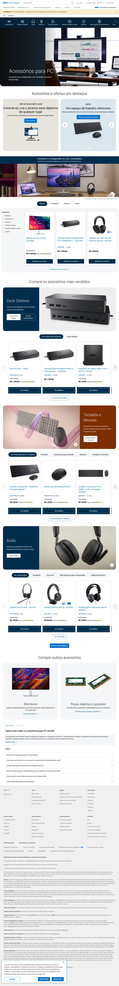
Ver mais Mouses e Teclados (59, 518)
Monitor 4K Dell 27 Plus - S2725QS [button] (36, 239)
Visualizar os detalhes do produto (88, 117)
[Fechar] (64, 962)
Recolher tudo (21, 725)
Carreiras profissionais (38, 823)
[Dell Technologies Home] (11, 2)
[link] (90, 2)
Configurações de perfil (38, 800)
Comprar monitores (29, 714)
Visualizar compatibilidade (28, 317)
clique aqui (65, 930)
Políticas (30, 851)
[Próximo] (115, 367)
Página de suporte (65, 793)
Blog (88, 820)
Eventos (89, 823)
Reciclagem (35, 830)
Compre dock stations (13, 317)
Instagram (90, 807)
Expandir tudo (10, 725)
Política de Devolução (66, 803)
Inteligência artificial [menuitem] (9, 7)
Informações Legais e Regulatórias (14, 851)
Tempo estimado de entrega (67, 800)
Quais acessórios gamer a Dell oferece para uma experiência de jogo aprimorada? (33, 771)
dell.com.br (20, 879)
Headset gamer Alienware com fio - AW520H (93, 608)
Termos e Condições (29, 847)
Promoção (7, 833)
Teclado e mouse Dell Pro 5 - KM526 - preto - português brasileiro (90, 489)
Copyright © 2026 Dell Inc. (11, 847)
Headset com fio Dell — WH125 (22, 607)
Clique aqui (12, 922)
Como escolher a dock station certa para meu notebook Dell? (26, 776)
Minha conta (35, 793)
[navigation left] (10, 336)
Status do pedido (36, 797)
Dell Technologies (9, 843)
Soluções (6, 826)
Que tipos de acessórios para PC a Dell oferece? (22, 755)
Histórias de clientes (37, 836)
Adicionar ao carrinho (39, 261)
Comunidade (91, 793)
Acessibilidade (42, 851)
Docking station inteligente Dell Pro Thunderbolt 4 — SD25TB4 (58, 370)
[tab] (42, 203)
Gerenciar (12, 979)
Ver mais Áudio (59, 637)
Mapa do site (7, 794)
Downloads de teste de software (96, 836)
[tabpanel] (59, 240)
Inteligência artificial (9, 820)
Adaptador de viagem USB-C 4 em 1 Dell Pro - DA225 (93, 370)
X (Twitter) (90, 803)
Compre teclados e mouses (90, 439)
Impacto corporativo (37, 833)
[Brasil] (4, 15)
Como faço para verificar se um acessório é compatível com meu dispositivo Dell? (33, 760)
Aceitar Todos (58, 979)
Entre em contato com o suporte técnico (71, 797)
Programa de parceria (66, 830)
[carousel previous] (65, 125)
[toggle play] (76, 445)
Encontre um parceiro (66, 820)
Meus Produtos (36, 803)
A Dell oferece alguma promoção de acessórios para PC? (25, 766)
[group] (88, 125)
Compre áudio (13, 556)
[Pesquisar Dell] (72, 2)
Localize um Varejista (66, 823)
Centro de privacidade (93, 830)
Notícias (34, 826)
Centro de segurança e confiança (96, 833)
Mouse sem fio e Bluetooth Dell (57, 487)
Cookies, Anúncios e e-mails (95, 847)
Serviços (6, 830)
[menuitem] (24, 7)
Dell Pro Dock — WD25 (19, 369)
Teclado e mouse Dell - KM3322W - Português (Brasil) (24, 488)
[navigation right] (117, 22)
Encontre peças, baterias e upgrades (87, 711)
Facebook (90, 800)
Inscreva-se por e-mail (93, 826)
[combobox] (48, 2)
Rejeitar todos (44, 979)
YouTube (89, 810)
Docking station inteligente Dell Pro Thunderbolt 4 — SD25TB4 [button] (70, 239)
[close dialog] (116, 12)
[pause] (85, 147)
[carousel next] (112, 125)
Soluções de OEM (64, 826)
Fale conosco (91, 797)
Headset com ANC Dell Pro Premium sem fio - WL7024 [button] (100, 239)
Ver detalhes (24, 390)
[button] (80, 2)
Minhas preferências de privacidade (69, 847)
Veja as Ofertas (30, 120)
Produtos (6, 823)
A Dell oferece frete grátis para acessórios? (20, 782)
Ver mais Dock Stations (59, 398)
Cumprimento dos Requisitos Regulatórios (62, 851)
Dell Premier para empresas (108, 7)
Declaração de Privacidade (46, 847)
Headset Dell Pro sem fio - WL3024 (58, 607)
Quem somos (35, 820)
